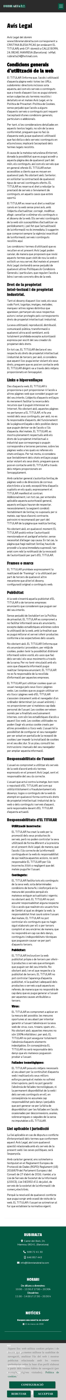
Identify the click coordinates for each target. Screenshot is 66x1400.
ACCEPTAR (45, 1393)
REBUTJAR (18, 1393)
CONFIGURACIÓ (32, 1384)
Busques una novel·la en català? (33, 1320)
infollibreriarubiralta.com (35, 1263)
